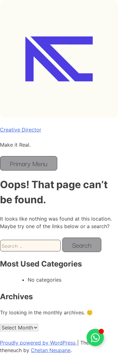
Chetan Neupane (50, 350)
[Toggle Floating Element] (95, 337)
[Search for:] (31, 245)
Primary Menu (29, 163)
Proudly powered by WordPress (38, 343)
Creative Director (20, 129)
